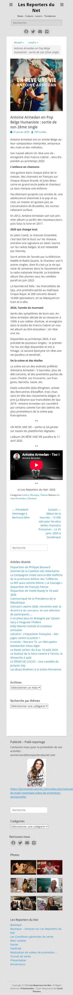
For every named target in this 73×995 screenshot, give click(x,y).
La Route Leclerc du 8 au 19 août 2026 (34, 649)
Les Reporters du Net (40, 985)
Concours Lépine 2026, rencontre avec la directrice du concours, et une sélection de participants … (35, 610)
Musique (34, 495)
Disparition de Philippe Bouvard (30, 567)
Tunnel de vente (20, 956)
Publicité (15, 948)
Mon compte (18, 940)
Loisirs (33, 42)
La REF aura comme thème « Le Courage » (36, 583)
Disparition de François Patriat (29, 587)
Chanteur (32, 498)
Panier (14, 944)
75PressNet (40, 132)
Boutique (16, 925)
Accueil (19, 42)
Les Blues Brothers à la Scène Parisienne (35, 669)
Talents (44, 495)
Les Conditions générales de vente (31, 936)
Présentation (18, 960)
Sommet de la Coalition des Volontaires (34, 571)
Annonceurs (17, 964)
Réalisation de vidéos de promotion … (33, 952)
